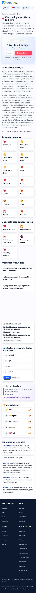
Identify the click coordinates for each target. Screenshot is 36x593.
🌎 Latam (25, 8)
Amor (3, 512)
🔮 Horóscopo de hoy (10, 397)
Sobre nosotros (6, 587)
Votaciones (22, 562)
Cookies (19, 589)
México (13, 433)
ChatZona (5, 14)
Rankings (22, 566)
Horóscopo (23, 544)
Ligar (9, 361)
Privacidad (13, 589)
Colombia (14, 421)
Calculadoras (23, 553)
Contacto (26, 589)
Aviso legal (5, 589)
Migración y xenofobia (11, 332)
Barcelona (5, 535)
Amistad (12, 14)
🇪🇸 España (15, 8)
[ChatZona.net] (18, 3)
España (14, 410)
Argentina (22, 517)
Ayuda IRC (30, 587)
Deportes (22, 535)
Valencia (4, 540)
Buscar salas (23, 570)
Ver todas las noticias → (12, 340)
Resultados (16, 377)
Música (10, 372)
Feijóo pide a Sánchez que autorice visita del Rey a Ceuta (16, 328)
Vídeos (21, 540)
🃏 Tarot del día (24, 397)
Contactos (5, 521)
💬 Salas (6, 8)
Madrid (10, 366)
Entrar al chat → (23, 53)
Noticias (22, 531)
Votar (7, 377)
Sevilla (4, 544)
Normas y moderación (19, 587)
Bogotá (14, 416)
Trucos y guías (24, 557)
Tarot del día (23, 549)
